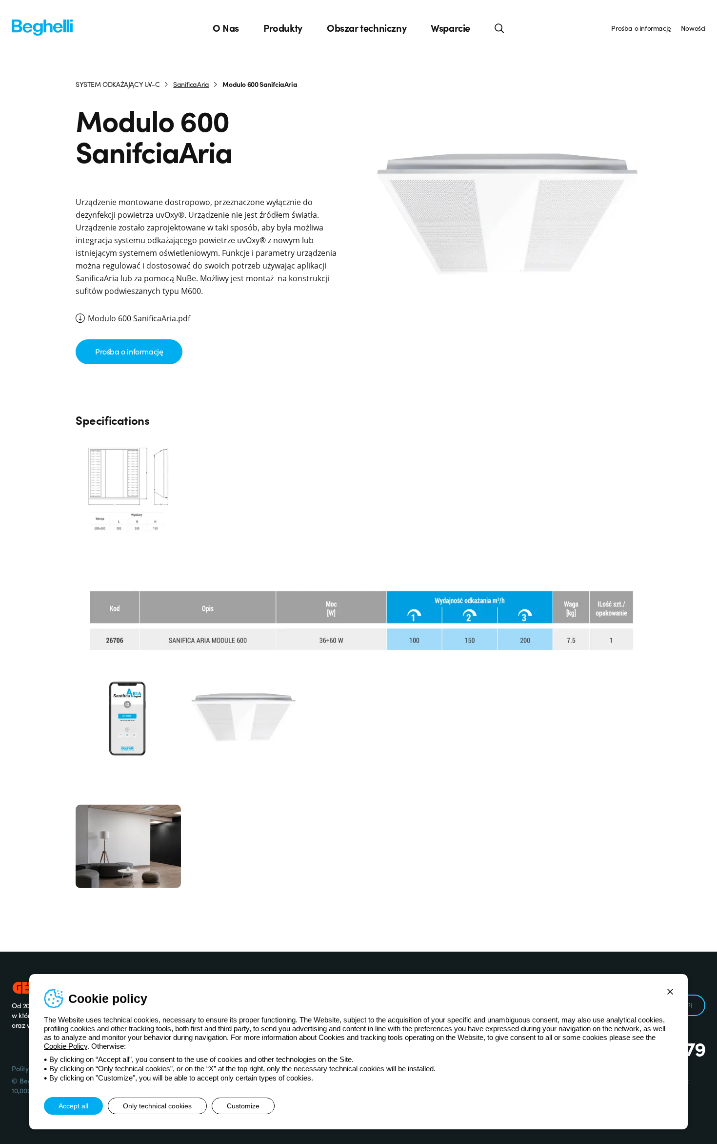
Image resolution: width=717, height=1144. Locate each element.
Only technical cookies (157, 1106)
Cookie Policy (65, 1046)
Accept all (73, 1106)
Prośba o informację (641, 28)
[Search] (499, 27)
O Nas (226, 28)
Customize (243, 1106)
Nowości (693, 28)
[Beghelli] (42, 26)
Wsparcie (450, 28)
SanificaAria (191, 84)
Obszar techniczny (366, 28)
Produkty (282, 28)
